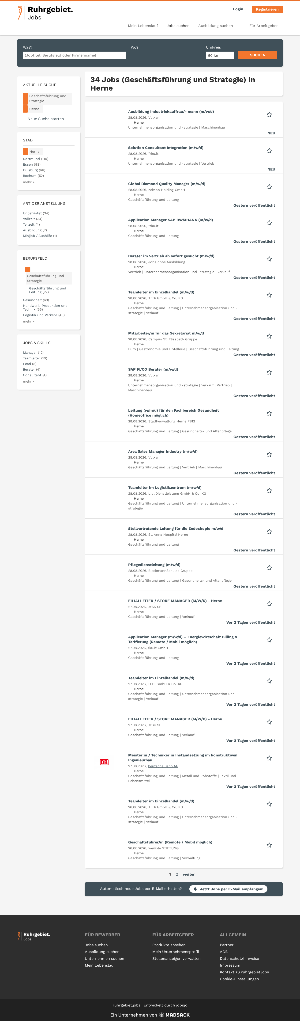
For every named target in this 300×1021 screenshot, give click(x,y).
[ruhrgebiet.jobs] (45, 13)
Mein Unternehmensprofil (175, 951)
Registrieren (267, 9)
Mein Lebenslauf (143, 25)
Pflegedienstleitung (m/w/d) (154, 564)
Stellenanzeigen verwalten (176, 958)
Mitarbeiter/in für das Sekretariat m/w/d (166, 333)
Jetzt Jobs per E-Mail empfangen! (231, 889)
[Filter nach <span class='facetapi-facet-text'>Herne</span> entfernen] (25, 109)
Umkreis (213, 47)
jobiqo (182, 1005)
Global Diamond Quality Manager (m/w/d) (166, 184)
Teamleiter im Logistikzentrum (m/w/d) (165, 487)
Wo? (135, 47)
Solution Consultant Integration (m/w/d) (165, 147)
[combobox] (74, 55)
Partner (227, 945)
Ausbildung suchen (215, 25)
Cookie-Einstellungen (239, 979)
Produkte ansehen (169, 945)
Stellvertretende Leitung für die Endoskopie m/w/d (175, 528)
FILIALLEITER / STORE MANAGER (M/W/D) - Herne (175, 601)
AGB (224, 951)
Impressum (230, 965)
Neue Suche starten (46, 119)
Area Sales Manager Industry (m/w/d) (163, 451)
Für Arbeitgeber (263, 25)
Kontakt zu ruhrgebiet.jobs (244, 972)
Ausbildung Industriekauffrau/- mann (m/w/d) (171, 111)
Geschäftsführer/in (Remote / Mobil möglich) (170, 842)
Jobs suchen (178, 25)
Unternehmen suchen (104, 958)
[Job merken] (270, 114)
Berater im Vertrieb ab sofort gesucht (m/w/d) (171, 256)
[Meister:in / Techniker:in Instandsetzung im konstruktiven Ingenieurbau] (104, 762)
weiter (189, 874)
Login (238, 9)
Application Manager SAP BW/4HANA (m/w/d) (170, 220)
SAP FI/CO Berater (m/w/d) (153, 369)
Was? (27, 47)
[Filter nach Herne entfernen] (25, 151)
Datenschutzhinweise (239, 958)
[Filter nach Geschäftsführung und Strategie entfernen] (27, 269)
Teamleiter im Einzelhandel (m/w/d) (161, 292)
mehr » (28, 182)
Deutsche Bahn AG (163, 766)
